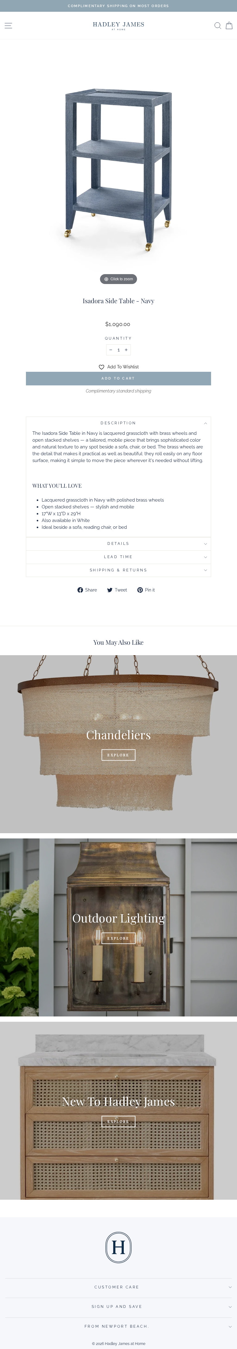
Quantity (118, 338)
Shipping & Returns (119, 570)
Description (118, 423)
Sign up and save (117, 1306)
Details (118, 543)
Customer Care (116, 1287)
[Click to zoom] (118, 167)
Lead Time (118, 557)
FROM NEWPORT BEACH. (117, 1326)
